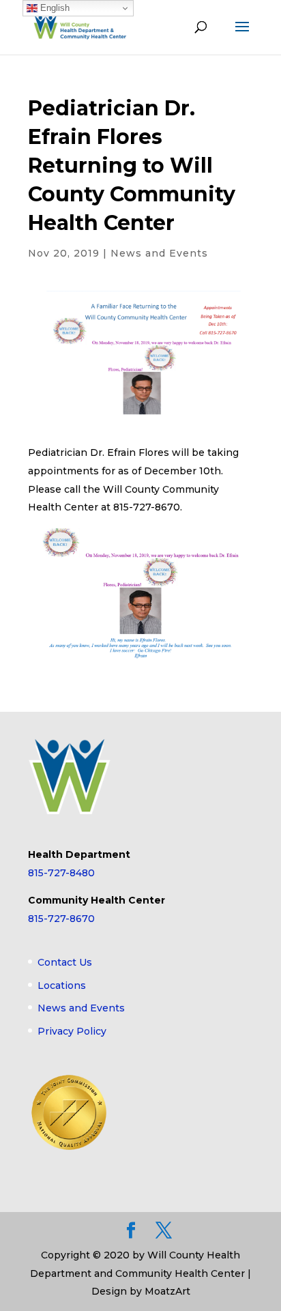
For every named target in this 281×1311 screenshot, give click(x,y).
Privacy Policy (72, 1031)
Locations (62, 985)
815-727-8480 (61, 873)
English (54, 8)
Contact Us (65, 962)
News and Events (159, 253)
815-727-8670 (61, 918)
